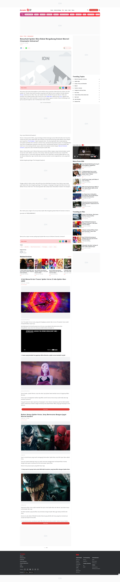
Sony (60, 96)
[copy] (69, 88)
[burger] (99, 10)
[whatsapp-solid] (60, 88)
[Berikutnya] (71, 264)
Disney (21, 95)
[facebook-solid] (63, 88)
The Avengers (31, 141)
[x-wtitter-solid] (66, 88)
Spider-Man (49, 96)
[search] (88, 10)
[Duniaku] (26, 10)
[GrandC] (21, 252)
